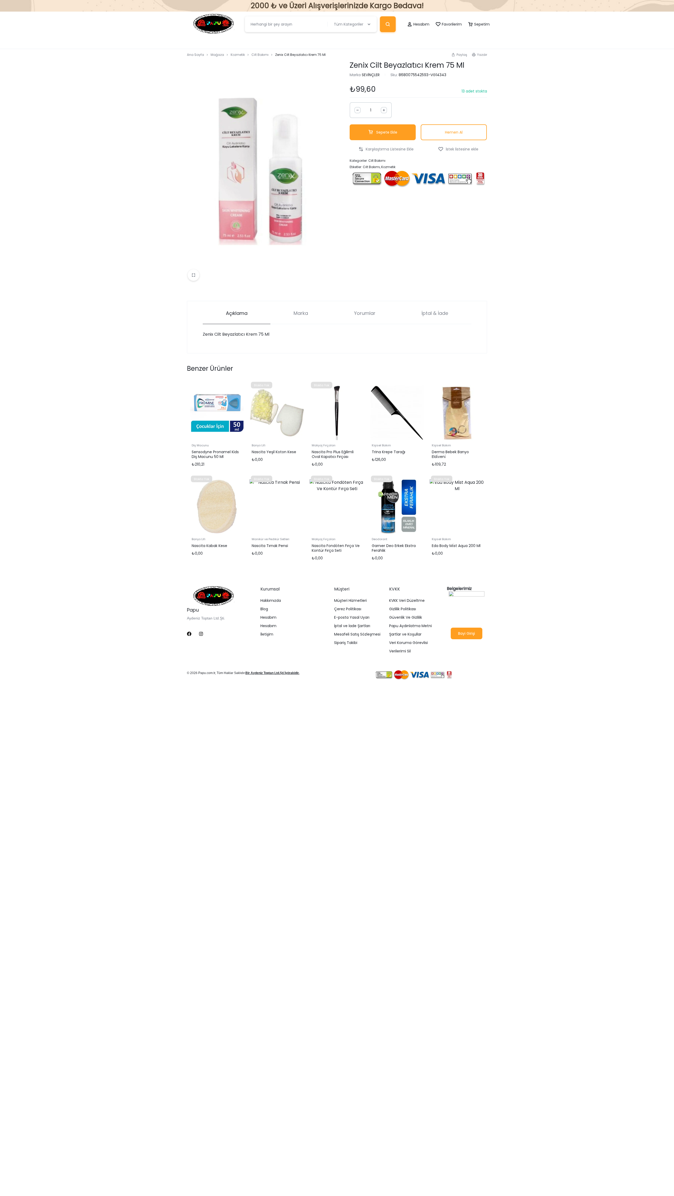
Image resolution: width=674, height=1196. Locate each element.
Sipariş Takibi (345, 643)
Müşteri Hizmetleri (350, 600)
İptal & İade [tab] (435, 313)
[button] (459, 55)
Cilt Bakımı (260, 54)
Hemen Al (454, 132)
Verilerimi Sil (400, 651)
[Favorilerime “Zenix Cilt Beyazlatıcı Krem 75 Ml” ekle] (458, 149)
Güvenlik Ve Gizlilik (405, 617)
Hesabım (268, 617)
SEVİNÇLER (371, 74)
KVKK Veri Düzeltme (407, 600)
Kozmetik (238, 54)
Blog (264, 609)
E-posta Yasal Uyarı (351, 617)
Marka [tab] (301, 313)
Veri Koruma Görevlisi (408, 643)
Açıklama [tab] (236, 313)
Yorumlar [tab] (364, 313)
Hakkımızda (270, 600)
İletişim (266, 634)
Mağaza (217, 54)
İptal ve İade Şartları (352, 626)
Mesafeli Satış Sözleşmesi (357, 634)
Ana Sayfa (195, 54)
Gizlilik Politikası (402, 609)
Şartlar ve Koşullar (405, 634)
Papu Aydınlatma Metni (410, 626)
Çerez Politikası (347, 609)
